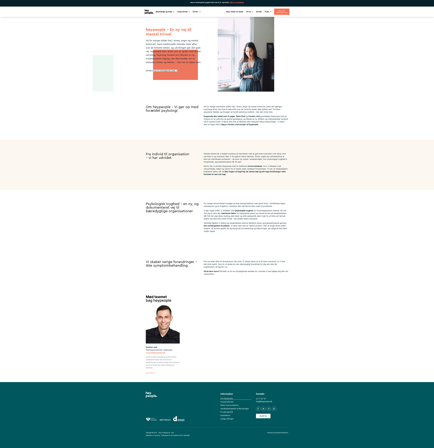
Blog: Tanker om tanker (234, 12)
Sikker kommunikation (229, 405)
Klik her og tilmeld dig (237, 2)
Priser (267, 12)
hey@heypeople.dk (264, 401)
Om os (248, 12)
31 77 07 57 (261, 399)
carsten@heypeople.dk (155, 352)
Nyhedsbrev (225, 415)
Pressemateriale (226, 402)
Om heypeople (226, 398)
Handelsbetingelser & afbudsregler (234, 409)
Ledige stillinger (227, 419)
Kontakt (259, 12)
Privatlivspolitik (226, 412)
